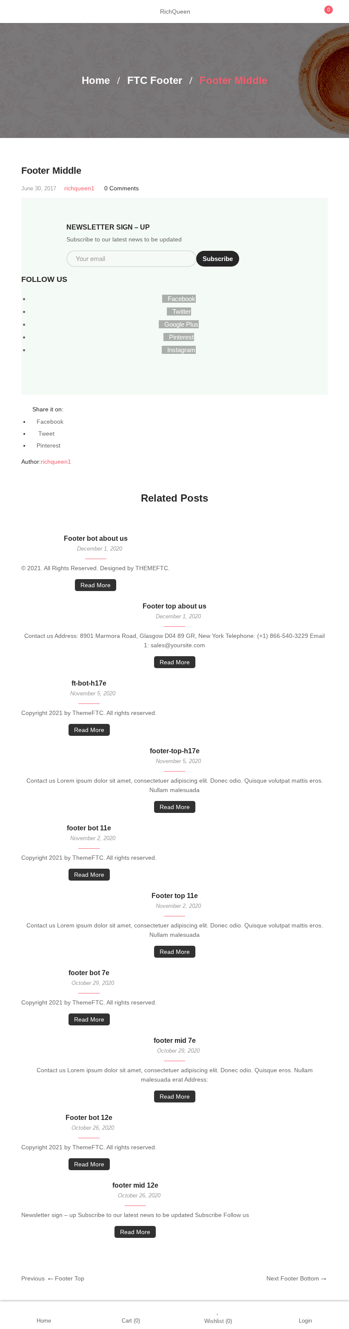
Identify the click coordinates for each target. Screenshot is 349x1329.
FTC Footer (154, 80)
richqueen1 (79, 188)
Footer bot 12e (89, 1117)
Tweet (45, 433)
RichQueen (175, 11)
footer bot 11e (89, 828)
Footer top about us (174, 606)
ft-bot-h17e (89, 683)
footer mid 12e (135, 1185)
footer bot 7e (89, 972)
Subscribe (218, 258)
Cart (131, 1321)
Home (96, 80)
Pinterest (48, 445)
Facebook (50, 421)
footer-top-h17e (175, 751)
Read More (95, 585)
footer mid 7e (175, 1040)
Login (305, 1321)
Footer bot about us (96, 538)
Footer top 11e (175, 895)
